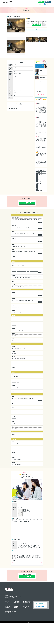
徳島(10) (13, 385)
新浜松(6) (20, 300)
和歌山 (13, 281)
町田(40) (34, 219)
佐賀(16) (13, 428)
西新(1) (33, 398)
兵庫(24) (13, 275)
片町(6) (15, 459)
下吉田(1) (15, 454)
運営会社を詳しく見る (41, 94)
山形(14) (13, 323)
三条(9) (19, 265)
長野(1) (18, 443)
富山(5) (13, 464)
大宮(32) (13, 227)
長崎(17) (13, 421)
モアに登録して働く (36, 29)
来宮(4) (23, 300)
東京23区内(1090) (15, 217)
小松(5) (20, 459)
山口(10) (13, 351)
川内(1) (19, 412)
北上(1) (16, 340)
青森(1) (13, 335)
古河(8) (27, 251)
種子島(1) (22, 412)
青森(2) (13, 333)
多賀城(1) (21, 319)
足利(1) (21, 246)
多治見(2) (13, 312)
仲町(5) (19, 448)
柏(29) (15, 233)
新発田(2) (24, 448)
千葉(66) (13, 233)
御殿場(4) (26, 300)
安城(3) (33, 294)
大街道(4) (18, 381)
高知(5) (13, 376)
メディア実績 (7, 605)
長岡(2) (27, 448)
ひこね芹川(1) (22, 286)
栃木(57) (13, 244)
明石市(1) (28, 277)
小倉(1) (26, 265)
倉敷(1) (15, 358)
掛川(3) (31, 300)
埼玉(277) (14, 225)
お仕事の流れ (7, 602)
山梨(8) (13, 452)
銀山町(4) (18, 348)
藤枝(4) (29, 300)
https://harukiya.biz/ (21, 507)
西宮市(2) (23, 277)
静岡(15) (13, 300)
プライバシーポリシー (25, 605)
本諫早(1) (26, 423)
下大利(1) (27, 398)
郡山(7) (16, 330)
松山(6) (13, 381)
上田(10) (13, 443)
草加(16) (33, 227)
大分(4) (13, 416)
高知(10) (13, 374)
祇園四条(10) (14, 265)
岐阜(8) (13, 310)
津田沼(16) (23, 233)
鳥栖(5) (16, 428)
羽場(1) (20, 312)
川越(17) (25, 227)
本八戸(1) (15, 335)
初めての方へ (7, 601)
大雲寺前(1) (18, 358)
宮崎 (13, 407)
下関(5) (13, 353)
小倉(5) (19, 398)
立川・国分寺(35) (37, 219)
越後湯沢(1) (29, 448)
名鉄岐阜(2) (16, 312)
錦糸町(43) (28, 219)
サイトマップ (24, 607)
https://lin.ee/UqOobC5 (13, 597)
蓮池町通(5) (16, 376)
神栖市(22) (13, 251)
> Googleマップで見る (38, 92)
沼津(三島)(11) (17, 300)
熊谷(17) (27, 227)
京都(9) (17, 265)
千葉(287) (14, 231)
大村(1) (24, 423)
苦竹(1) (27, 319)
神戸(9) (13, 277)
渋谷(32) (13, 220)
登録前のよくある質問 (17, 601)
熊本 (13, 403)
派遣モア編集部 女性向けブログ (27, 601)
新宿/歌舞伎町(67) (17, 219)
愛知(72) (13, 292)
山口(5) (15, 353)
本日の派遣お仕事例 (7, 606)
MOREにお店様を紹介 (17, 607)
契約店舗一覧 (16, 605)
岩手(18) (13, 338)
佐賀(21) (13, 426)
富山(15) (13, 462)
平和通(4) (21, 398)
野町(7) (13, 459)
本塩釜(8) (18, 319)
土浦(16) (16, 251)
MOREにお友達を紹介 (17, 606)
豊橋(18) (13, 294)
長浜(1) (13, 286)
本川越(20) (16, 227)
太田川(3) (30, 294)
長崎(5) (16, 423)
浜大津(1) (15, 286)
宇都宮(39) (13, 246)
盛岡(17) (13, 340)
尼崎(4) (20, 277)
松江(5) (13, 363)
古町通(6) (16, 448)
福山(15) (16, 348)
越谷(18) (22, 227)
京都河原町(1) (23, 265)
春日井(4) (22, 294)
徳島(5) (13, 387)
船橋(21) (18, 233)
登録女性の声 (7, 607)
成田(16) (27, 233)
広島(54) (13, 346)
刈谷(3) (28, 294)
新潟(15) (13, 448)
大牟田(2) (24, 398)
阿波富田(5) (16, 387)
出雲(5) (15, 363)
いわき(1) (18, 330)
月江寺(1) (18, 454)
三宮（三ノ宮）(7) (16, 277)
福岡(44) (13, 396)
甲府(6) (13, 454)
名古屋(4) (19, 294)
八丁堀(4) (21, 348)
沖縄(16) (13, 434)
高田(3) (21, 448)
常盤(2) (13, 358)
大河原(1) (32, 319)
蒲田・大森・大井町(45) (23, 219)
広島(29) (13, 348)
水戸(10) (22, 251)
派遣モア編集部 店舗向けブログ (27, 602)
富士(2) (33, 300)
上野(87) (13, 219)
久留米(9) (16, 398)
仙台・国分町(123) (14, 319)
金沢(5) (18, 459)
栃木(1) (24, 246)
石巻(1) (24, 319)
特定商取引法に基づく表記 (26, 606)
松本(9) (16, 443)
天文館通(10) (14, 412)
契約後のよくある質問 (17, 602)
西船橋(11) (33, 233)
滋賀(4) (13, 284)
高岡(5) (15, 464)
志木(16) (30, 227)
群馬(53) (13, 256)
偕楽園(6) (33, 251)
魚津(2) (20, 464)
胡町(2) (24, 348)
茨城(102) (14, 249)
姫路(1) (26, 277)
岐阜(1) (24, 312)
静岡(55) (13, 298)
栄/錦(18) (16, 294)
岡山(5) (13, 356)
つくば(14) (19, 251)
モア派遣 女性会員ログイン (41, 603)
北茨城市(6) (30, 251)
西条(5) (15, 381)
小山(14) (16, 246)
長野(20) (13, 441)
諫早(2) (18, 423)
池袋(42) (31, 219)
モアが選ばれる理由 (7, 608)
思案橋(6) (13, 423)
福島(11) (13, 330)
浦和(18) (19, 227)
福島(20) (13, 328)
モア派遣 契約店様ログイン (41, 606)
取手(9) (25, 251)
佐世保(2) (21, 423)
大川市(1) (30, 398)
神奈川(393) (14, 238)
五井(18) (21, 233)
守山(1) (18, 286)
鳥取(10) (13, 367)
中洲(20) (13, 398)
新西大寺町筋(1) (22, 358)
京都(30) (13, 263)
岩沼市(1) (29, 319)
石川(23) (13, 457)
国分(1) (17, 412)
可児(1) (22, 312)
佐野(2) (19, 246)
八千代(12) (29, 233)
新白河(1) (21, 330)
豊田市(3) (25, 294)
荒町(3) (18, 464)
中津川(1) (27, 312)
